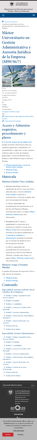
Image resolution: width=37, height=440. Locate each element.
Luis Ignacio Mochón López (11, 112)
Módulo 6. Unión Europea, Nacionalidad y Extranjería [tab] (18, 317)
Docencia (7, 21)
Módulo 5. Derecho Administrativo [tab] (17, 312)
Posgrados (14, 21)
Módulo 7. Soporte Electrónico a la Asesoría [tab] (16, 322)
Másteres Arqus (11, 170)
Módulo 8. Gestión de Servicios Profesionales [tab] (15, 368)
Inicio (3, 22)
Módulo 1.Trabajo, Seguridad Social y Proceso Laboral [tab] (17, 297)
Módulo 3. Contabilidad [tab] (14, 304)
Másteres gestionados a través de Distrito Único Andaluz (18, 166)
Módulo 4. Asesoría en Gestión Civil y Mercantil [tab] (17, 308)
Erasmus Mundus (12, 172)
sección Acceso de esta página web (18, 142)
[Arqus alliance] (18, 408)
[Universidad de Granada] (18, 4)
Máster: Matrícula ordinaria (21, 258)
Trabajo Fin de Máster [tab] (13, 329)
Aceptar (8, 434)
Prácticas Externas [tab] (12, 326)
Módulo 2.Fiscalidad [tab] (12, 300)
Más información (19, 430)
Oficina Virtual (11, 230)
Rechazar (20, 434)
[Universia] (18, 414)
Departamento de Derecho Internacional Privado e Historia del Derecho (18, 10)
